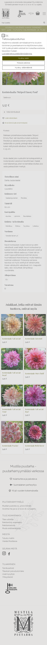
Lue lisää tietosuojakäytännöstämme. (17, 54)
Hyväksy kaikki (23, 58)
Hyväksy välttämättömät (23, 68)
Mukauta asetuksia (23, 63)
